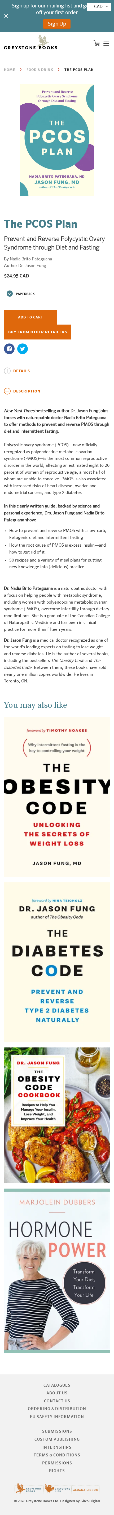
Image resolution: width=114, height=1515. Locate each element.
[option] (57, 141)
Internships (57, 1448)
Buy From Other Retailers (37, 332)
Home (9, 70)
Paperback (25, 294)
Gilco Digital (90, 1501)
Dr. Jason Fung (32, 266)
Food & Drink (40, 70)
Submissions (57, 1432)
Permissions (57, 1463)
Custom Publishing (57, 1440)
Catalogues (57, 1385)
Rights (57, 1471)
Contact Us (57, 1401)
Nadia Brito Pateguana (31, 259)
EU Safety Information (57, 1417)
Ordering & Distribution (57, 1409)
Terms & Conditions (57, 1455)
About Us (57, 1393)
